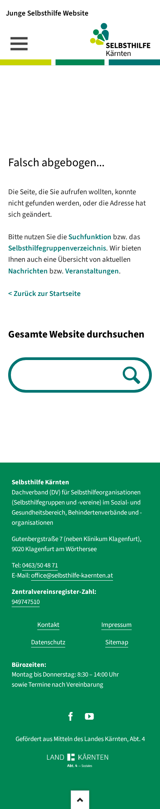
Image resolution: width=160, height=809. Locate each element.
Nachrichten (28, 271)
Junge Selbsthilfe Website (47, 13)
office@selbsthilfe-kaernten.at (72, 575)
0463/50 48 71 (40, 565)
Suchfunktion (89, 237)
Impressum (116, 625)
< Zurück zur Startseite (44, 294)
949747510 (26, 602)
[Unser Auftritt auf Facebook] (70, 716)
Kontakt (48, 625)
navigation (19, 43)
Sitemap (116, 642)
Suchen (129, 375)
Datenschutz (48, 642)
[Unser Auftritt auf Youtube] (89, 716)
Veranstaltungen (92, 271)
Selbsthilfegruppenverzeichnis (57, 248)
